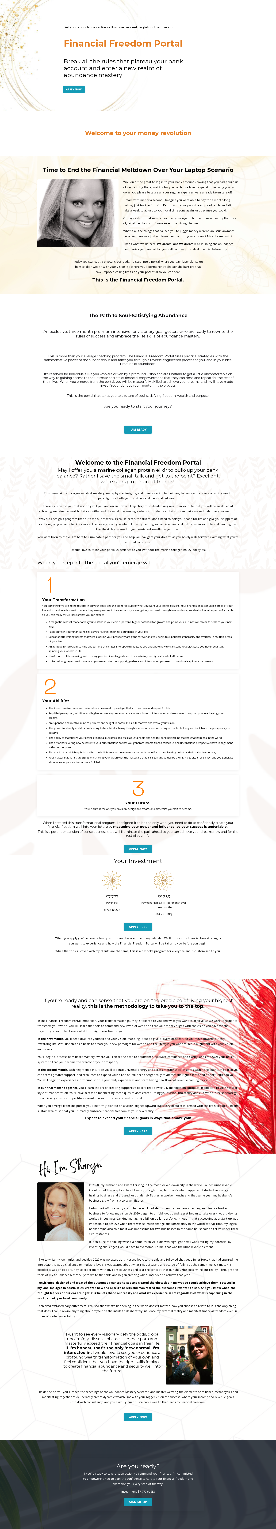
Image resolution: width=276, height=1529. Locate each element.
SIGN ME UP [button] (138, 1502)
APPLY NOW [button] (74, 89)
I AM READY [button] (138, 429)
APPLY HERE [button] (138, 927)
